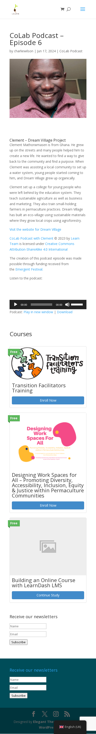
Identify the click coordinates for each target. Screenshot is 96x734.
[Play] (15, 304)
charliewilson (23, 51)
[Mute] (67, 304)
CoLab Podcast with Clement (32, 238)
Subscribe (18, 642)
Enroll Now (48, 400)
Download (64, 312)
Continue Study (48, 595)
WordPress (48, 727)
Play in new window (38, 312)
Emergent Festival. (29, 269)
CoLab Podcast (70, 51)
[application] (48, 304)
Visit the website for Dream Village (35, 229)
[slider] (77, 304)
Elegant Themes (47, 721)
